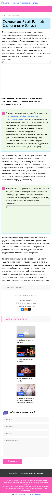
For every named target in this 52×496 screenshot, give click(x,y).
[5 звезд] (25, 303)
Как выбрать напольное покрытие (25, 341)
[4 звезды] (23, 303)
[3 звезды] (21, 303)
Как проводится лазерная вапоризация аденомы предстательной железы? (25, 400)
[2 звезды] (19, 303)
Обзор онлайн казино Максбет (24, 380)
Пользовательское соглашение (31, 473)
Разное (21, 335)
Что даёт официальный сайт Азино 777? (25, 361)
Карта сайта (13, 473)
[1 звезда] (17, 303)
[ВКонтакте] (22, 309)
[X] (29, 309)
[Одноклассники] (26, 309)
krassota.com (35, 494)
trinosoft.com (24, 494)
